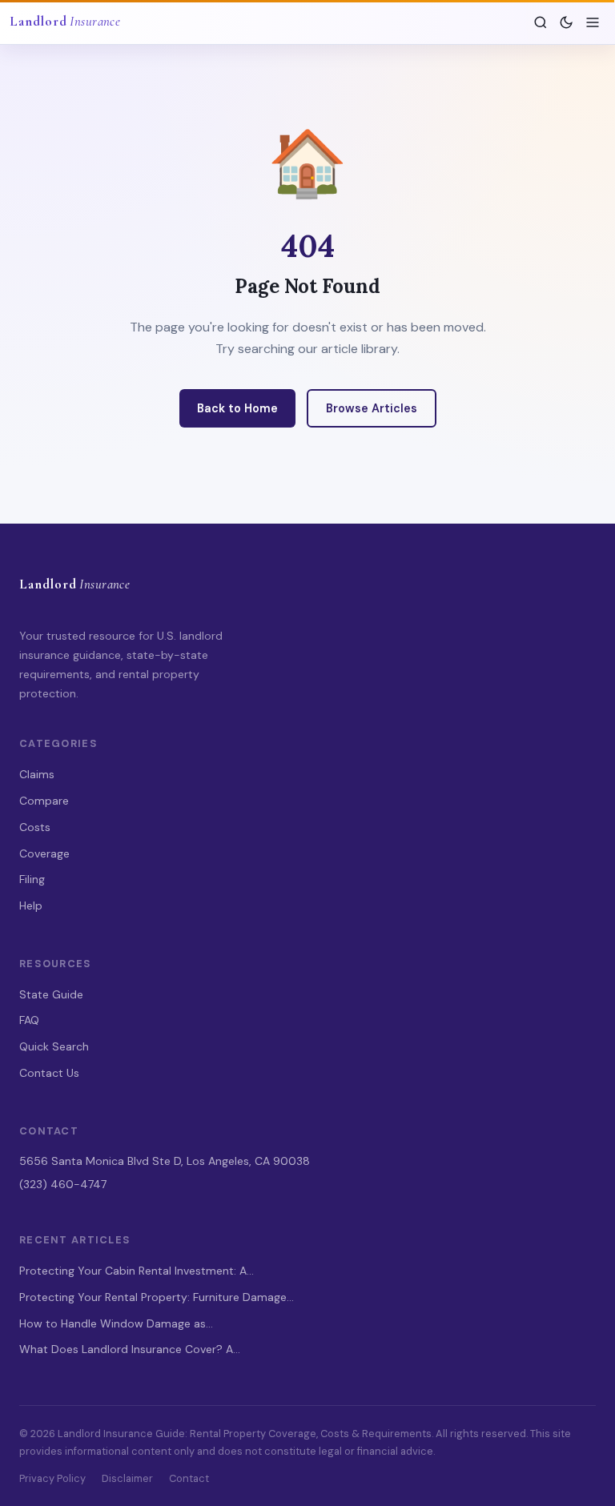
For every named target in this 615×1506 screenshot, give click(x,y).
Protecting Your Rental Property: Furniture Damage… (156, 1297)
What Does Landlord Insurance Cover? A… (129, 1349)
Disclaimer (127, 1478)
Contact (189, 1478)
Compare (44, 800)
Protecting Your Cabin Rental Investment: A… (136, 1270)
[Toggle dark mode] (566, 22)
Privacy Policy (52, 1478)
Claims (36, 774)
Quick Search (54, 1046)
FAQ (29, 1020)
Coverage (44, 853)
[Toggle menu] (592, 22)
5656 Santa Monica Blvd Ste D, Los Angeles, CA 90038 (164, 1161)
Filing (32, 879)
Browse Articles (371, 408)
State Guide (51, 994)
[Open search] (541, 22)
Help (30, 905)
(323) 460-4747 (63, 1184)
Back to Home (237, 408)
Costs (34, 827)
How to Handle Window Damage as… (116, 1323)
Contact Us (49, 1073)
